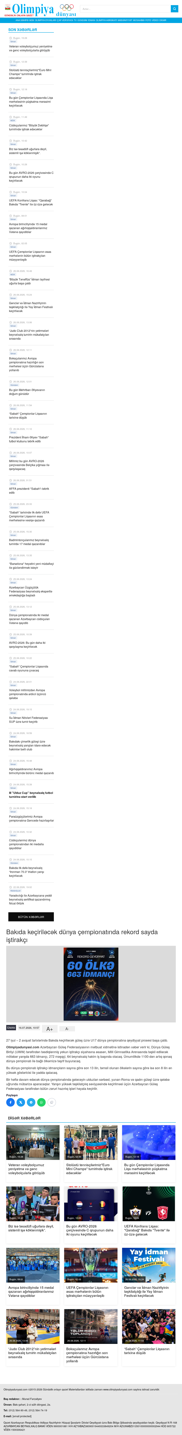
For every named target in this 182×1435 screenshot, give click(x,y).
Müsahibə (138, 20)
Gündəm (82, 20)
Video (155, 20)
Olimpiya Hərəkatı (106, 20)
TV (75, 20)
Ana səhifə (22, 20)
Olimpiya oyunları (45, 20)
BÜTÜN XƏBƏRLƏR (31, 917)
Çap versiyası (65, 20)
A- (67, 1028)
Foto (148, 20)
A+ (49, 1028)
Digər (162, 20)
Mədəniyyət (125, 20)
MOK (31, 20)
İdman (91, 20)
